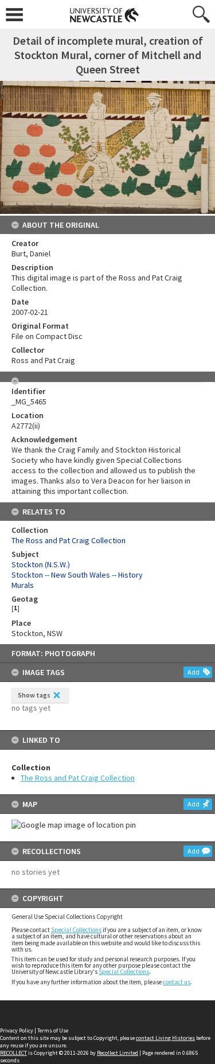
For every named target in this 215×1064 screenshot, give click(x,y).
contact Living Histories (165, 1038)
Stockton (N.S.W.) (40, 564)
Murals (22, 585)
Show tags (34, 695)
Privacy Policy (16, 1030)
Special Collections (76, 930)
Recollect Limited (117, 1053)
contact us (176, 982)
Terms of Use (52, 1030)
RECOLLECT (13, 1053)
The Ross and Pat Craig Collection (78, 778)
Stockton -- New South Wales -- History (77, 575)
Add (193, 672)
